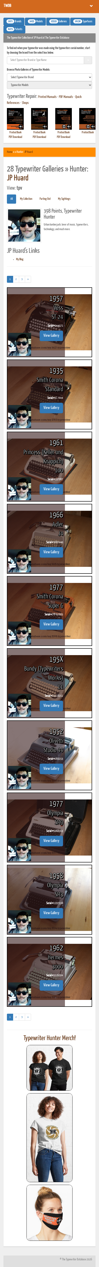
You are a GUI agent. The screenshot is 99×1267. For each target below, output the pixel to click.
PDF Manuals (66, 97)
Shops (25, 103)
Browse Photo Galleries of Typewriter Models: (28, 69)
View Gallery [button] (51, 336)
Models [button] (36, 21)
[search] (49, 77)
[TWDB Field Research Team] (49, 1213)
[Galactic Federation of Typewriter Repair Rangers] (49, 1137)
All (11, 198)
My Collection (26, 198)
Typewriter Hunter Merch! (49, 1038)
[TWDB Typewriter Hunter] (49, 1068)
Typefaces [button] (83, 21)
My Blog (19, 259)
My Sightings (64, 198)
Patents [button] (15, 29)
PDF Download (15, 137)
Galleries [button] (59, 21)
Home (9, 152)
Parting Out (45, 198)
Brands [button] (14, 21)
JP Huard (28, 152)
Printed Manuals (47, 97)
